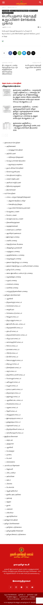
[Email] (33, 53)
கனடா (8, 480)
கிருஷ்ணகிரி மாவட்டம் (14, 328)
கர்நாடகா (9, 440)
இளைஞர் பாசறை (12, 237)
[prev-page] (3, 135)
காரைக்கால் (10, 462)
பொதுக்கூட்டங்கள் (12, 212)
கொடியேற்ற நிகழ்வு (15, 204)
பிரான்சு (9, 484)
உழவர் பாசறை (11, 281)
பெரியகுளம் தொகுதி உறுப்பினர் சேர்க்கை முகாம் (33, 67)
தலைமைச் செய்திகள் (12, 143)
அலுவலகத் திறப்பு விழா (17, 201)
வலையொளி (23, 597)
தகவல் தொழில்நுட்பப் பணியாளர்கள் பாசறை (22, 266)
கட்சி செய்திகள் (9, 193)
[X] (15, 53)
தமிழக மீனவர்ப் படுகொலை (16, 534)
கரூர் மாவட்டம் (11, 371)
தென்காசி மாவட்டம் (13, 426)
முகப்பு (4, 7)
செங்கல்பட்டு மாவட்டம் (14, 313)
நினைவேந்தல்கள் (13, 222)
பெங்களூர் (10, 451)
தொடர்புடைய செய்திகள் (11, 83)
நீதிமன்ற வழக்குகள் (13, 186)
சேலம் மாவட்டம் (12, 346)
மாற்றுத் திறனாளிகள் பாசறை (17, 291)
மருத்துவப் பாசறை (13, 252)
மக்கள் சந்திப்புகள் (12, 179)
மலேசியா (9, 513)
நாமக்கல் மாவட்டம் (12, 349)
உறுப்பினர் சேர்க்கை (10, 595)
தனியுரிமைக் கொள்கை (28, 599)
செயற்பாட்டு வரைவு (13, 599)
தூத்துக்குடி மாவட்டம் (13, 422)
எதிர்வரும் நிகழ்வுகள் (15, 157)
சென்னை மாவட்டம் (13, 306)
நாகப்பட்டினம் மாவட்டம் (14, 389)
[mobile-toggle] (3, 2)
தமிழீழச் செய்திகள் (11, 520)
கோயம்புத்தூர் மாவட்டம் (14, 360)
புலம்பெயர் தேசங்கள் (12, 466)
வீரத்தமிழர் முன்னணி (14, 248)
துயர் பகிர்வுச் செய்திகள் (14, 168)
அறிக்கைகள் (11, 146)
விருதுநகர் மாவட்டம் (8, 13)
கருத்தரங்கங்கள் (12, 226)
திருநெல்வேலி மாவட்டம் (15, 429)
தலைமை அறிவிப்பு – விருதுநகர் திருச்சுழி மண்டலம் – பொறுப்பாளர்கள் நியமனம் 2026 (26, 126)
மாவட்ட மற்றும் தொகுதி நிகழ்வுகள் (19, 10)
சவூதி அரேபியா (12, 491)
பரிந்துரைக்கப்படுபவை (11, 86)
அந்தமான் (10, 444)
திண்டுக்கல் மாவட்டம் (13, 368)
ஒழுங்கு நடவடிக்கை (15, 164)
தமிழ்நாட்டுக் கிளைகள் (12, 295)
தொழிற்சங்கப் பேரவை (14, 244)
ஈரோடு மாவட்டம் (12, 353)
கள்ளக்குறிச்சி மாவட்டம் (14, 342)
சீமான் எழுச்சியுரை (13, 172)
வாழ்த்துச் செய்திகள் (15, 150)
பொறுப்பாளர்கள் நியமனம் (15, 161)
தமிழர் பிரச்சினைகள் (11, 524)
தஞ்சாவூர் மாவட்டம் (13, 397)
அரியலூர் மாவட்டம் (13, 382)
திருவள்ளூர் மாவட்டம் (14, 302)
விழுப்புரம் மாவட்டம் (13, 339)
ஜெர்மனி (9, 469)
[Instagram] (16, 587)
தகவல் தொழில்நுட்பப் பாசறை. (17, 262)
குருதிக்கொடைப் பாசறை (15, 255)
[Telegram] (24, 53)
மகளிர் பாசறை (11, 241)
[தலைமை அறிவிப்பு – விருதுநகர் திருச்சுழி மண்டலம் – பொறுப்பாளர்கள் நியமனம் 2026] (7, 125)
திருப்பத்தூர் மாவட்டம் (13, 320)
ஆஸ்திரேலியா (11, 516)
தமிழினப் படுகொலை (14, 527)
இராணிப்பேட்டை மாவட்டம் (15, 324)
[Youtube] (32, 587)
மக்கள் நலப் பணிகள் (13, 230)
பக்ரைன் (9, 509)
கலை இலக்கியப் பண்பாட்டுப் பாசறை (19, 273)
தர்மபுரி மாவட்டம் (12, 331)
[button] (40, 2)
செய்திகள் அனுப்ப (12, 597)
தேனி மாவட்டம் (12, 7)
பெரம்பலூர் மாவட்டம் (13, 378)
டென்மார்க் (10, 487)
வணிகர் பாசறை (12, 288)
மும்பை (9, 455)
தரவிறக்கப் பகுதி (32, 595)
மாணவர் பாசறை (12, 284)
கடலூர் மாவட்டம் (12, 386)
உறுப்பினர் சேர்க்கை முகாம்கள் (19, 208)
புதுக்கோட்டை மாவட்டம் (14, 400)
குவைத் (9, 498)
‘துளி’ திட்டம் (21, 595)
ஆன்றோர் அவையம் (13, 233)
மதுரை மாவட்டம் (12, 407)
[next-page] (6, 135)
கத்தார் (8, 502)
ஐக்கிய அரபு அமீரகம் (13, 495)
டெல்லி (9, 458)
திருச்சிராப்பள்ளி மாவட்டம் (15, 375)
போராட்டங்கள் (11, 215)
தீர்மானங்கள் (11, 190)
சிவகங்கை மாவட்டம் (13, 404)
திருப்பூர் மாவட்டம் (12, 364)
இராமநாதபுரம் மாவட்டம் (14, 418)
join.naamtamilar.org (33, 573)
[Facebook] (10, 53)
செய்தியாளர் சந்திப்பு (14, 175)
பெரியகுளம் (6, 10)
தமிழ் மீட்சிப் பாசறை (13, 270)
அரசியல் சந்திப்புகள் (13, 183)
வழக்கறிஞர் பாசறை (13, 277)
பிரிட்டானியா (11, 473)
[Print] (29, 53)
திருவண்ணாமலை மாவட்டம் (16, 335)
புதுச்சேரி (9, 299)
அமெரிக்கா (10, 476)
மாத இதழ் (32, 597)
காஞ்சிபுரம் (10, 310)
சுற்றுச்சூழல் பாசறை (13, 259)
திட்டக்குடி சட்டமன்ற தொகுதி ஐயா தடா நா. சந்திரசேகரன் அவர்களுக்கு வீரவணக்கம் (10, 69)
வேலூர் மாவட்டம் (12, 317)
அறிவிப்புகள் (11, 154)
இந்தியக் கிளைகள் (11, 437)
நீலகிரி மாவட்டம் (12, 357)
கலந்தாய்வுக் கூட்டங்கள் (14, 219)
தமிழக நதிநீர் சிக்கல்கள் (14, 531)
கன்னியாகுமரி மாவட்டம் (14, 433)
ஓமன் (8, 505)
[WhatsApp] (20, 53)
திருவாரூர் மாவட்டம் (13, 393)
